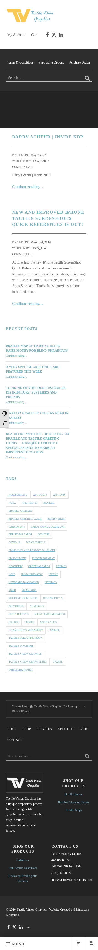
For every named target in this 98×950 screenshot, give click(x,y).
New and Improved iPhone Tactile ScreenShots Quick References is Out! (48, 218)
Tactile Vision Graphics (25, 653)
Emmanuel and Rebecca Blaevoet (32, 550)
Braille (48, 502)
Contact (14, 740)
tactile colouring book (25, 637)
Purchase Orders (79, 62)
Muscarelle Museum (23, 598)
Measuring (29, 590)
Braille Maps (73, 810)
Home (12, 729)
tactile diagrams (21, 645)
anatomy (59, 494)
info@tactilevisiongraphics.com (71, 879)
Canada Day (17, 526)
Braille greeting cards (25, 518)
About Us (66, 729)
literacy (51, 582)
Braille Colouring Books (73, 802)
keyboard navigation (24, 582)
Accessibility (18, 494)
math (12, 590)
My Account (16, 35)
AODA (12, 502)
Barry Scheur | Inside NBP (47, 137)
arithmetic (29, 502)
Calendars (22, 860)
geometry (16, 566)
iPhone (53, 574)
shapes (29, 622)
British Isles (56, 518)
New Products (52, 598)
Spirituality (48, 622)
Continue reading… (27, 187)
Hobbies (61, 566)
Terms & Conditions (20, 62)
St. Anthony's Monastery (26, 630)
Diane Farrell (36, 542)
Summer (54, 630)
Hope (12, 574)
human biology (32, 574)
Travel (58, 661)
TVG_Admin (41, 161)
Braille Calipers (20, 510)
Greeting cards (39, 566)
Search (87, 756)
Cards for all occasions (48, 526)
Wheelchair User (20, 669)
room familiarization (49, 614)
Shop (27, 729)
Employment (17, 558)
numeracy (37, 606)
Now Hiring (16, 606)
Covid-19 (14, 542)
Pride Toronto (19, 614)
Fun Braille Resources (23, 868)
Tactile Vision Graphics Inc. (28, 661)
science (14, 622)
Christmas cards (20, 534)
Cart (34, 35)
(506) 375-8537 (61, 873)
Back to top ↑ (71, 706)
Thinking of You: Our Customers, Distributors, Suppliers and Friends (36, 392)
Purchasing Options (51, 62)
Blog (84, 729)
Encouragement (43, 558)
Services (44, 729)
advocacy (40, 494)
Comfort (43, 534)
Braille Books (73, 794)
